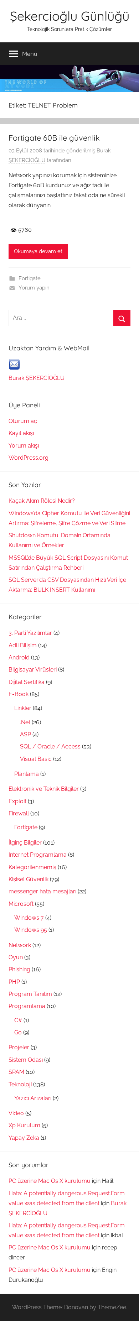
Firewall (19, 813)
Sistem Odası (26, 1059)
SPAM (16, 1072)
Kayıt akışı (21, 433)
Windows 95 (30, 929)
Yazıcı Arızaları (32, 1098)
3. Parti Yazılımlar (30, 633)
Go (18, 1032)
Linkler (22, 708)
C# (18, 1020)
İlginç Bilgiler (25, 842)
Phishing (19, 969)
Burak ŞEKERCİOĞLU (37, 378)
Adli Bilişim (23, 645)
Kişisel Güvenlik (28, 879)
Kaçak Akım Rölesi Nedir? (42, 500)
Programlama (27, 1006)
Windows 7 (29, 917)
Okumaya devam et (38, 251)
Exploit (17, 801)
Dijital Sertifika (27, 682)
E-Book (19, 694)
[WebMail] (14, 368)
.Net (25, 722)
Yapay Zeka (24, 1137)
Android (19, 657)
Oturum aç (23, 421)
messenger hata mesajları (42, 891)
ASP (25, 734)
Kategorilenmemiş (32, 867)
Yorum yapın (34, 287)
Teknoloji (20, 1084)
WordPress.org (28, 457)
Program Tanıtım (30, 994)
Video (16, 1113)
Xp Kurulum (24, 1125)
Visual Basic (36, 759)
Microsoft (21, 903)
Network (20, 945)
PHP (14, 981)
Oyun (16, 957)
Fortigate (30, 278)
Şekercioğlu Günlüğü (69, 16)
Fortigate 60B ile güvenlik (54, 138)
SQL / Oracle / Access (50, 746)
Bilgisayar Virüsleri (33, 669)
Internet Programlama (38, 854)
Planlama (26, 774)
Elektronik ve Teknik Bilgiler (44, 788)
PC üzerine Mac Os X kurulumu (50, 1181)
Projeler (19, 1047)
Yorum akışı (24, 445)
